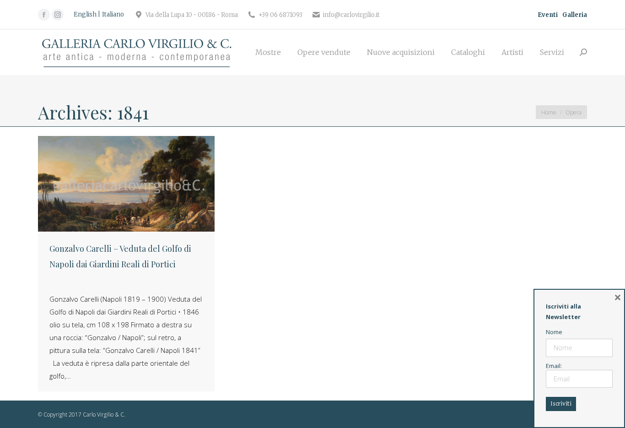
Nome (554, 332)
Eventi (548, 15)
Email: (554, 366)
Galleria (574, 15)
